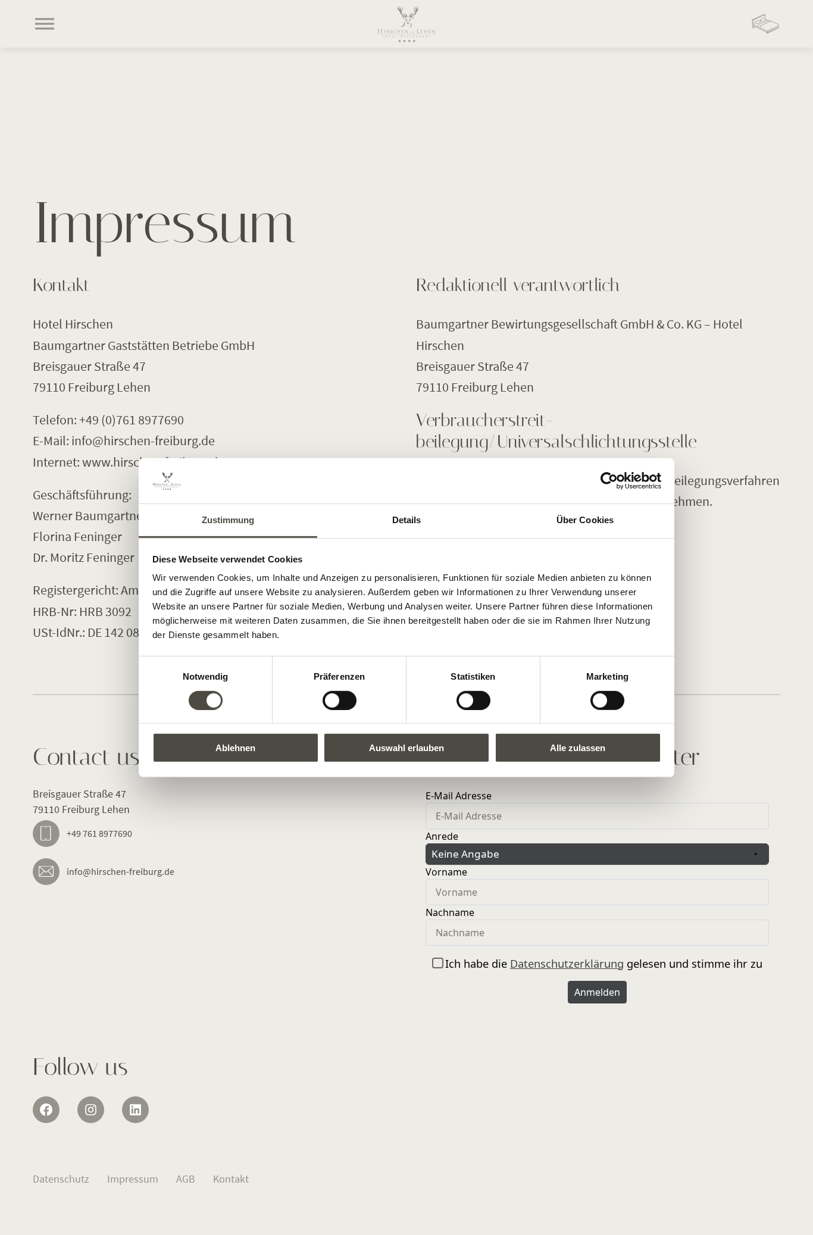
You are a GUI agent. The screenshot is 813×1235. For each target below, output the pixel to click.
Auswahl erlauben (406, 748)
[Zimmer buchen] (765, 24)
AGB (185, 1179)
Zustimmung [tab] (228, 520)
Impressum (132, 1179)
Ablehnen (235, 748)
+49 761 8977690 (99, 833)
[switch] (340, 699)
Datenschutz (61, 1179)
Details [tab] (406, 520)
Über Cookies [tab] (585, 520)
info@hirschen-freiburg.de (120, 871)
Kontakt (231, 1179)
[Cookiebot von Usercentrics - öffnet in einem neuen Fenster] (609, 481)
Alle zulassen (577, 748)
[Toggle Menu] (44, 23)
